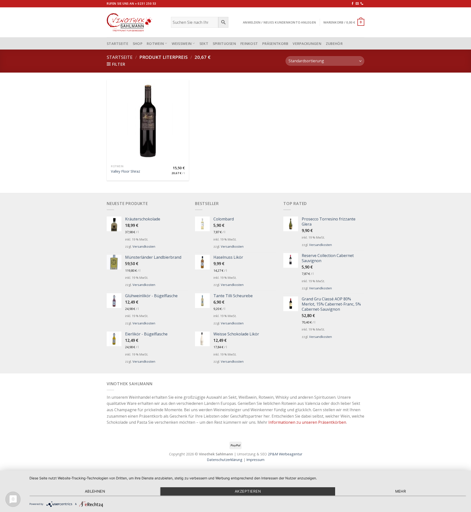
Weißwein (182, 43)
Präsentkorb (275, 43)
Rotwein (155, 43)
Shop (137, 43)
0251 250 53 (147, 3)
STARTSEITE (117, 43)
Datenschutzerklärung (224, 459)
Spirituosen (224, 43)
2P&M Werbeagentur (285, 454)
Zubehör (334, 43)
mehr (400, 491)
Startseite (119, 57)
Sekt (203, 43)
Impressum (255, 459)
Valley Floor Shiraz (125, 171)
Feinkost (249, 43)
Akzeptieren (248, 491)
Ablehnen (95, 491)
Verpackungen (307, 43)
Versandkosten (143, 246)
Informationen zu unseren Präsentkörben (307, 422)
